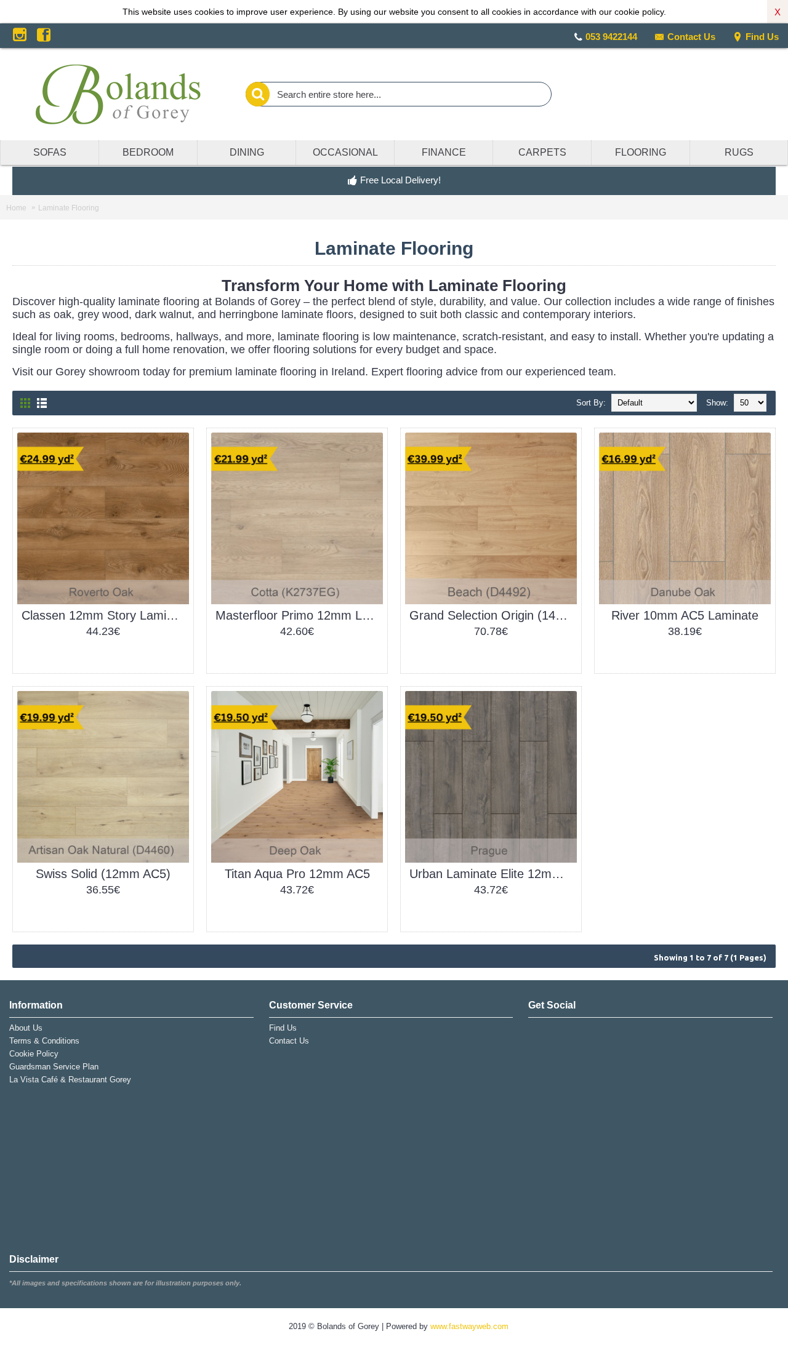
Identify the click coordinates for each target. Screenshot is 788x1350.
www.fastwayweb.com (469, 1326)
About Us (25, 1027)
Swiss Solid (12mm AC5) (103, 874)
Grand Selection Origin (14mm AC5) (493, 615)
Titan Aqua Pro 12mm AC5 (297, 874)
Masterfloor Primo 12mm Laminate (299, 615)
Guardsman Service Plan (53, 1066)
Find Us (762, 36)
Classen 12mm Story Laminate (105, 615)
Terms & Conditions (44, 1040)
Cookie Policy (33, 1053)
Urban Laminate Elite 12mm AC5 (493, 874)
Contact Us (691, 36)
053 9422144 (611, 36)
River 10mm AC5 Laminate (684, 615)
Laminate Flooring (68, 208)
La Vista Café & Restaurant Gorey (70, 1079)
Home (16, 208)
